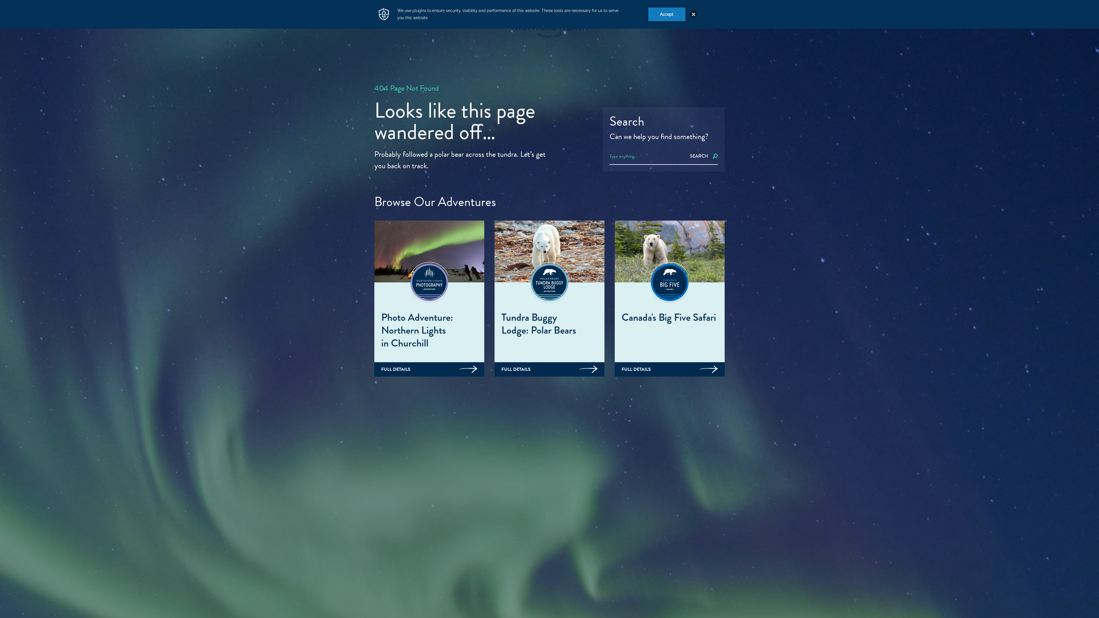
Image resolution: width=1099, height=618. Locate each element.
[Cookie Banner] (549, 14)
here (956, 588)
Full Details (395, 369)
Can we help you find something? (659, 136)
